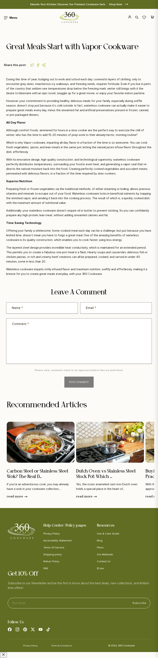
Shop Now (116, 4)
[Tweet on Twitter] (33, 65)
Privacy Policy (51, 533)
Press (100, 547)
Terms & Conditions (61, 645)
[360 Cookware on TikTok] (48, 629)
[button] (9, 17)
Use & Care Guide (108, 533)
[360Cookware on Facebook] (10, 629)
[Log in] (127, 17)
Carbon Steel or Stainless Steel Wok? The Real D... (37, 474)
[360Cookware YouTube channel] (40, 629)
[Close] (3, 655)
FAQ (45, 568)
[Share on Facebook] (39, 65)
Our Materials (105, 554)
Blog (100, 540)
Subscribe (139, 603)
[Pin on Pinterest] (45, 65)
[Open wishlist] (144, 17)
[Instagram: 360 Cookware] (17, 629)
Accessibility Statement (57, 540)
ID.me (100, 568)
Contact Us (103, 561)
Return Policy (51, 561)
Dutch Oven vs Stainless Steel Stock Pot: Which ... (105, 474)
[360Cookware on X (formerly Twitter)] (33, 629)
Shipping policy (52, 554)
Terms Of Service (53, 547)
